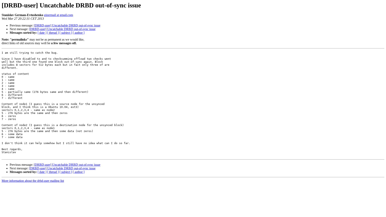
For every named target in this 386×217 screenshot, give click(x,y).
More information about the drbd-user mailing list (33, 180)
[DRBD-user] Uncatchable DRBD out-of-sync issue (67, 25)
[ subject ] (66, 32)
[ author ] (78, 32)
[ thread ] (53, 32)
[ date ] (42, 32)
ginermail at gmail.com (58, 15)
